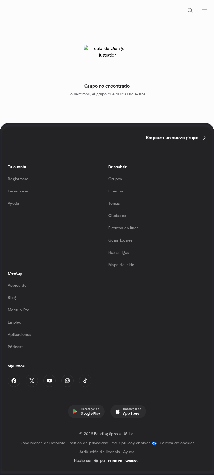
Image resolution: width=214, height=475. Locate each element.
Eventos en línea (123, 228)
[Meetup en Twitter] (32, 381)
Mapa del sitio (121, 265)
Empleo (14, 322)
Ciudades (117, 216)
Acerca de (17, 286)
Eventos (115, 191)
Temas (114, 204)
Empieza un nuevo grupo (172, 138)
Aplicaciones (19, 335)
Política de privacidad (88, 443)
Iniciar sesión (20, 191)
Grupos (115, 179)
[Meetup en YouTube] (49, 381)
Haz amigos (118, 253)
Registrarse (18, 179)
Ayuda (13, 204)
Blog (12, 298)
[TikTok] (85, 381)
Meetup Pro (18, 310)
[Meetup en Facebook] (14, 381)
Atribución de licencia (99, 452)
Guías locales (120, 240)
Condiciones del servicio (42, 443)
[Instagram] (67, 381)
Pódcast (15, 347)
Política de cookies (177, 443)
